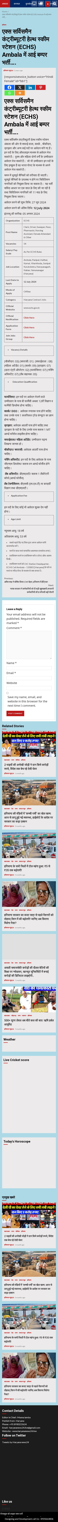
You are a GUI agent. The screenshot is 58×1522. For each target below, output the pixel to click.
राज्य (12, 760)
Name (11, 663)
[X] (20, 87)
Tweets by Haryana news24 (15, 1442)
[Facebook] (9, 87)
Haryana (20, 1420)
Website (11, 683)
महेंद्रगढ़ (13, 1015)
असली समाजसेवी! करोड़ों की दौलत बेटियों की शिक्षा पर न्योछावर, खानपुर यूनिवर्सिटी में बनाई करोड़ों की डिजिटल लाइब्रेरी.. (29, 947)
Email (11, 673)
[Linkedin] (30, 87)
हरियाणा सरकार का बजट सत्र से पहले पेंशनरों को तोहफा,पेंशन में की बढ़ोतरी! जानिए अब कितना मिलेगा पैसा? (29, 894)
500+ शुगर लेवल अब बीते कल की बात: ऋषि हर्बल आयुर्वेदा (29, 999)
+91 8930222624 (18, 1424)
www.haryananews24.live (24, 1431)
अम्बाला (5, 3)
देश (12, 808)
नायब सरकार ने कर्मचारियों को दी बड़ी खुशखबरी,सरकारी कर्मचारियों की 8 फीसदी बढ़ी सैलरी (32, 588)
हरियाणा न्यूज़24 (9, 70)
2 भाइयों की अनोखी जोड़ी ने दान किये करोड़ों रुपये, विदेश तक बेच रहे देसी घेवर (29, 744)
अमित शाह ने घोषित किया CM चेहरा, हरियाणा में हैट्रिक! (26, 580)
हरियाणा (4, 25)
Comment (14, 628)
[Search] (54, 4)
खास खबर (7, 760)
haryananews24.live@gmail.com (24, 1427)
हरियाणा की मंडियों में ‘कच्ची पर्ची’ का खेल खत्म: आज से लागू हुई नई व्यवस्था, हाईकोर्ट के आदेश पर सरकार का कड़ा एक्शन (29, 792)
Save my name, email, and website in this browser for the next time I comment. (27, 701)
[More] (20, 92)
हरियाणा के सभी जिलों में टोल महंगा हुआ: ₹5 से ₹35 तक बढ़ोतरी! (29, 845)
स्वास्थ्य (24, 1015)
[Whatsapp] (9, 92)
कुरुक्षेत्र (29, 3)
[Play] (48, 4)
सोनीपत (18, 760)
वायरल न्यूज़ (22, 808)
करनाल (17, 3)
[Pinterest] (41, 87)
